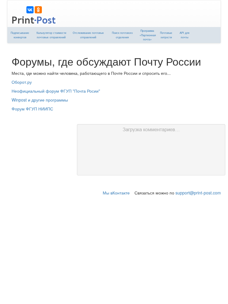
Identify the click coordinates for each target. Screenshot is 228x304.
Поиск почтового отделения (122, 35)
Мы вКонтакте (116, 193)
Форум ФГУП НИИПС (32, 109)
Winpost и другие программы (40, 100)
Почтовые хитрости (166, 35)
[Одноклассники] (38, 9)
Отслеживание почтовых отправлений (88, 35)
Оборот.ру (22, 82)
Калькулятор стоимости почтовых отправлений (51, 35)
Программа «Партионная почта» (148, 34)
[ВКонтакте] (30, 9)
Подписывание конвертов (20, 35)
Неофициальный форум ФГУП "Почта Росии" (56, 91)
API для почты (184, 35)
